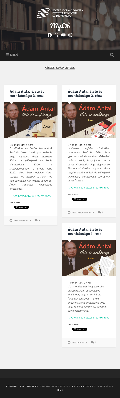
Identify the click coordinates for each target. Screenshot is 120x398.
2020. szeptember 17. (83, 212)
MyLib (60, 25)
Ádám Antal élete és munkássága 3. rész (27, 93)
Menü (14, 54)
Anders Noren (81, 386)
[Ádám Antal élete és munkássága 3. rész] (31, 120)
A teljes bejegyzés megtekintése (30, 196)
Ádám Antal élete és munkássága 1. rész (85, 231)
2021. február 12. (22, 220)
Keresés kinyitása (111, 55)
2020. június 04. (79, 342)
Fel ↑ (60, 390)
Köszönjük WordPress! (22, 386)
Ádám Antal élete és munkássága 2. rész (85, 93)
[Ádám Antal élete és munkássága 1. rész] (89, 258)
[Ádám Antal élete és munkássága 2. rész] (89, 120)
